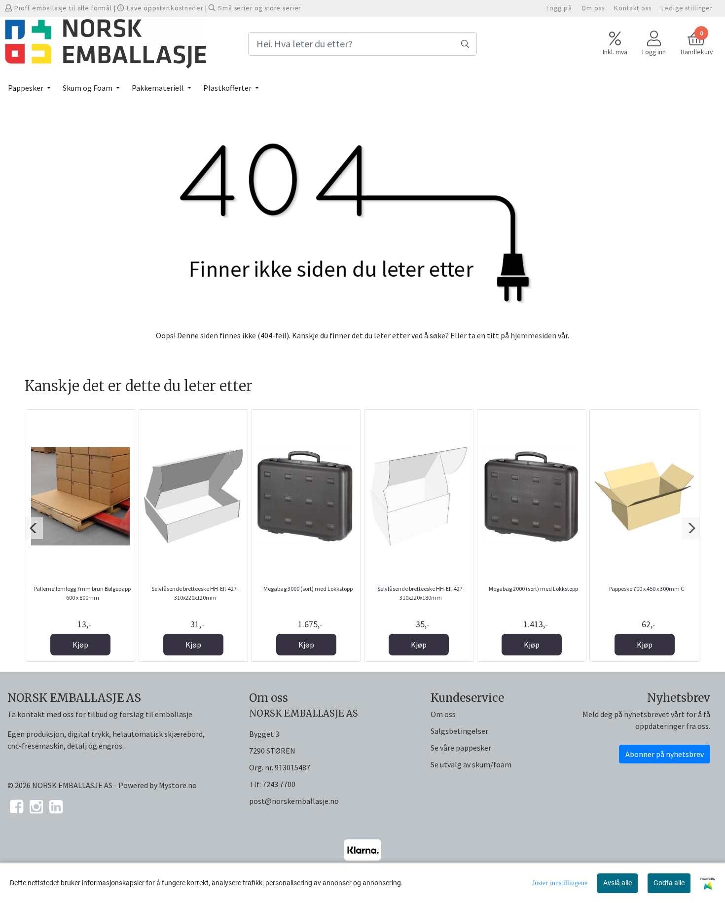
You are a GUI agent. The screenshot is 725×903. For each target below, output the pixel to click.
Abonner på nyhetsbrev (664, 754)
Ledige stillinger (687, 8)
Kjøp (80, 645)
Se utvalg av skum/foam (471, 764)
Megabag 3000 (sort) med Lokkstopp (308, 588)
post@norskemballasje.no (294, 801)
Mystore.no (178, 785)
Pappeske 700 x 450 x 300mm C (646, 588)
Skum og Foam (88, 88)
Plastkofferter (228, 88)
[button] (34, 528)
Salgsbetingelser (459, 731)
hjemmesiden (533, 335)
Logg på (559, 8)
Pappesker (26, 88)
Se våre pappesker (461, 748)
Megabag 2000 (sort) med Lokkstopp (533, 588)
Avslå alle (617, 883)
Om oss (592, 8)
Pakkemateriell (158, 88)
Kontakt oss (632, 8)
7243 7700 (278, 784)
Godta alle (669, 883)
